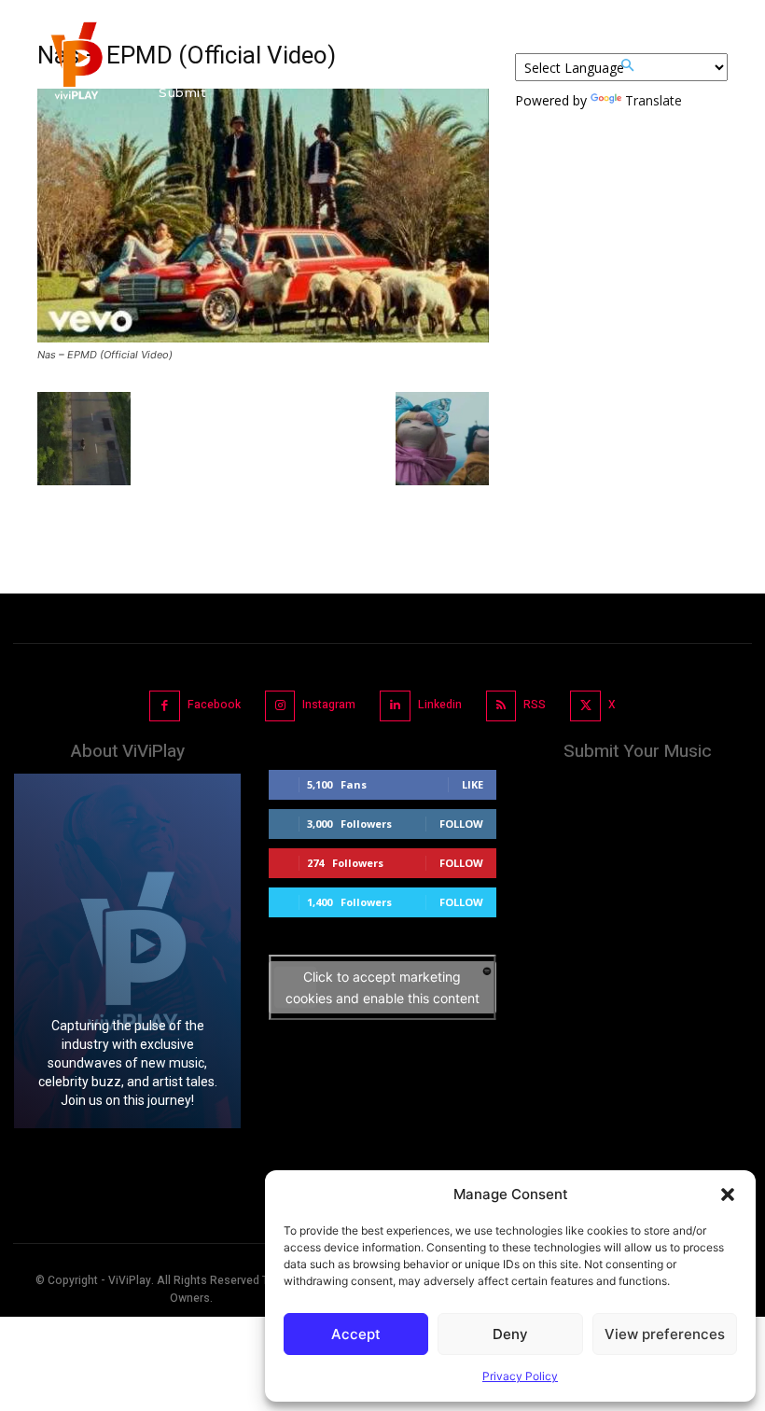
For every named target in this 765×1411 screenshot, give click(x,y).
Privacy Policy (520, 1376)
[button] (727, 1194)
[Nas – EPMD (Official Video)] (263, 337)
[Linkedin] (395, 706)
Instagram (328, 704)
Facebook (214, 704)
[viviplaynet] (74, 65)
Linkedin (440, 704)
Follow (461, 824)
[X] (585, 706)
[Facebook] (164, 706)
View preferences (665, 1334)
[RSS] (501, 706)
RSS (534, 704)
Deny (510, 1334)
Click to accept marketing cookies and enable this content (382, 987)
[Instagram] (280, 706)
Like (472, 784)
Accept (356, 1334)
